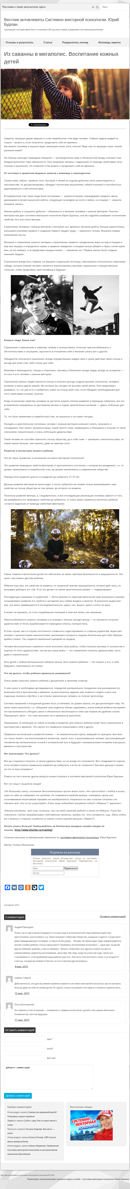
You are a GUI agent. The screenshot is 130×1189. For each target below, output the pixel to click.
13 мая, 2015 (22, 993)
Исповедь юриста (109, 42)
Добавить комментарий (18, 1095)
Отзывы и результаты (19, 42)
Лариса (11, 1121)
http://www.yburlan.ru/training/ (34, 830)
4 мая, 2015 (21, 966)
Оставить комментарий (113, 916)
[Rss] (97, 7)
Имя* (49, 1039)
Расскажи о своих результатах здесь (24, 6)
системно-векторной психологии (79, 837)
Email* (50, 1049)
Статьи (48, 42)
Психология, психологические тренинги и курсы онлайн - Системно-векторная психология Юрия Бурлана (78, 1179)
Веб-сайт (51, 1058)
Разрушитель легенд (75, 42)
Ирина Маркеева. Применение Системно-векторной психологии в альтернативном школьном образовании (33, 1150)
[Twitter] (93, 7)
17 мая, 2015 (22, 1020)
